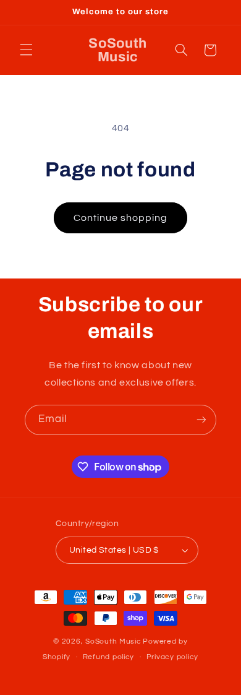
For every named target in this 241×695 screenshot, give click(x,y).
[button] (26, 50)
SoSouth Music (113, 641)
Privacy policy (172, 657)
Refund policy (109, 657)
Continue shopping (121, 218)
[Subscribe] (201, 420)
